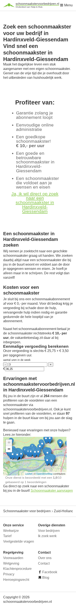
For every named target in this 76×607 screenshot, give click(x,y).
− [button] (9, 449)
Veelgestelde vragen (18, 541)
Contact (44, 563)
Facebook (49, 572)
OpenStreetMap (44, 473)
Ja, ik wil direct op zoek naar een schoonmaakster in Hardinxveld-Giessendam (34, 202)
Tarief (7, 536)
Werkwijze (11, 530)
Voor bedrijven (49, 530)
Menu (68, 5)
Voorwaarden (13, 558)
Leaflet (28, 473)
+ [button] (9, 442)
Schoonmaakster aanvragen (52, 490)
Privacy (8, 574)
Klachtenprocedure (17, 568)
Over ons (45, 558)
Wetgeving (11, 563)
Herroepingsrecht (16, 579)
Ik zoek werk (47, 536)
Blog (45, 577)
